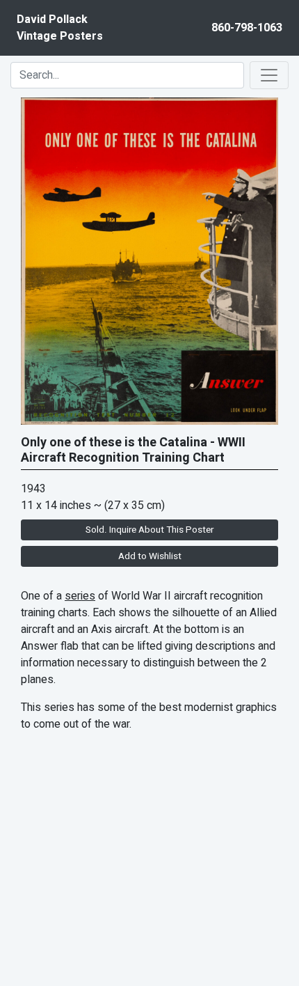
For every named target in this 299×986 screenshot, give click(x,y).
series (80, 596)
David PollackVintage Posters (60, 28)
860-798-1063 (246, 27)
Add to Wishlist (149, 556)
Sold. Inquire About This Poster (149, 530)
